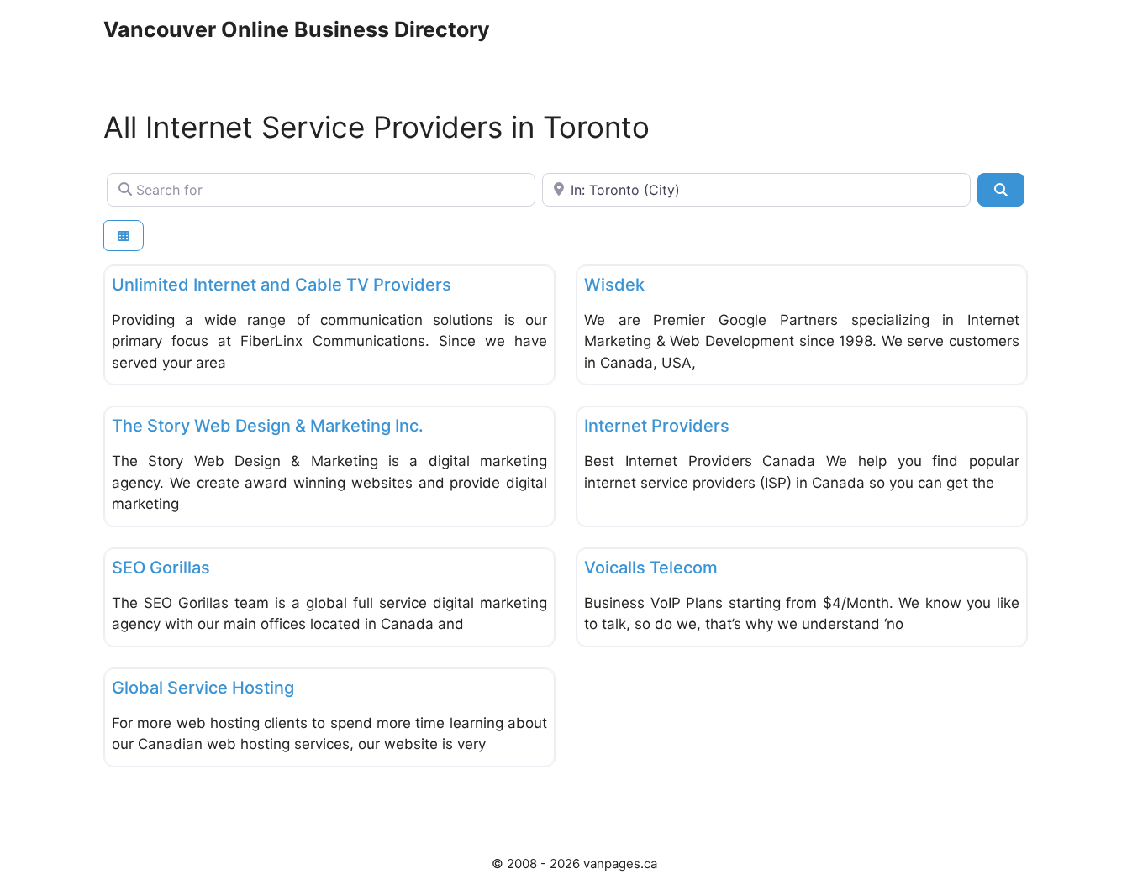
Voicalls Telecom (651, 568)
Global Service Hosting (203, 688)
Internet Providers (656, 426)
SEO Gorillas (161, 568)
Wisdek (614, 285)
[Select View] (123, 235)
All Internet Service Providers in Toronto (376, 126)
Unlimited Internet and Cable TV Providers (281, 285)
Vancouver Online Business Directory (296, 29)
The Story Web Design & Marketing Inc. (268, 426)
